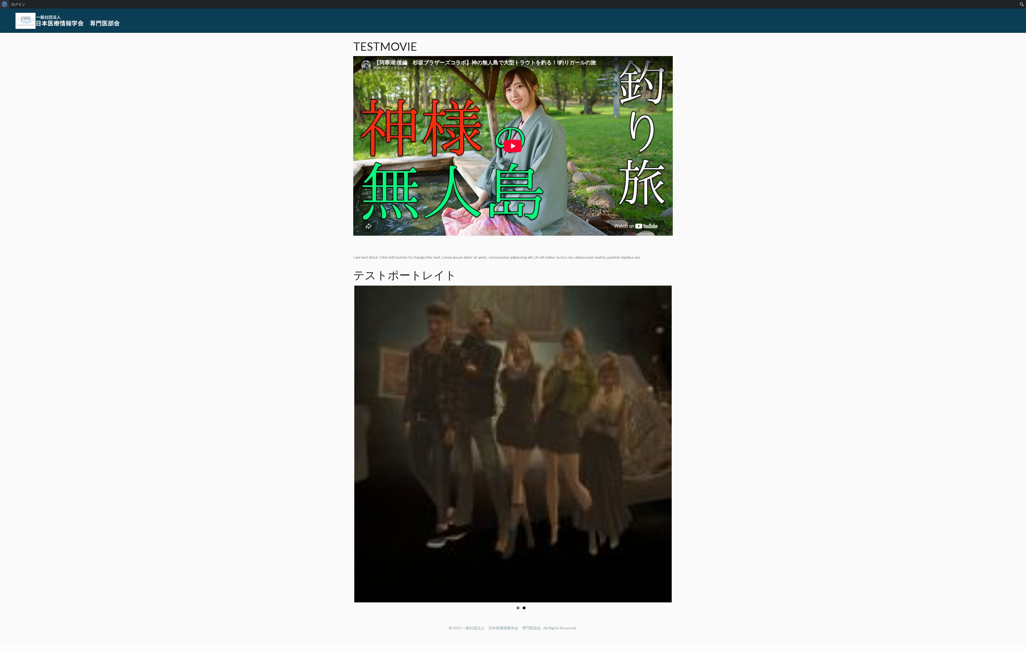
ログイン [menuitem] (18, 4)
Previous (346, 442)
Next (679, 442)
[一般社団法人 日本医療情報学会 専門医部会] (68, 21)
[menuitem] (4, 4)
